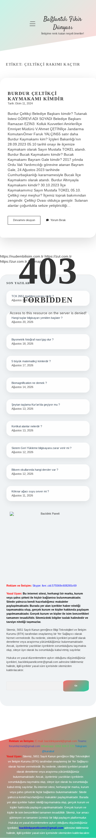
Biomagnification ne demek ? (29, 382)
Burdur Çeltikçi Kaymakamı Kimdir (36, 96)
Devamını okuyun (26, 221)
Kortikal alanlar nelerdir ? (27, 426)
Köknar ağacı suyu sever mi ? (30, 491)
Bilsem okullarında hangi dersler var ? (35, 469)
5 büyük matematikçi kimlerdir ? (31, 361)
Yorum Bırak (58, 220)
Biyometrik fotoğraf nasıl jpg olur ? (33, 339)
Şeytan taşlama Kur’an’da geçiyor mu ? (36, 404)
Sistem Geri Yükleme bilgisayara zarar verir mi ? (41, 448)
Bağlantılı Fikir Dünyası (63, 23)
